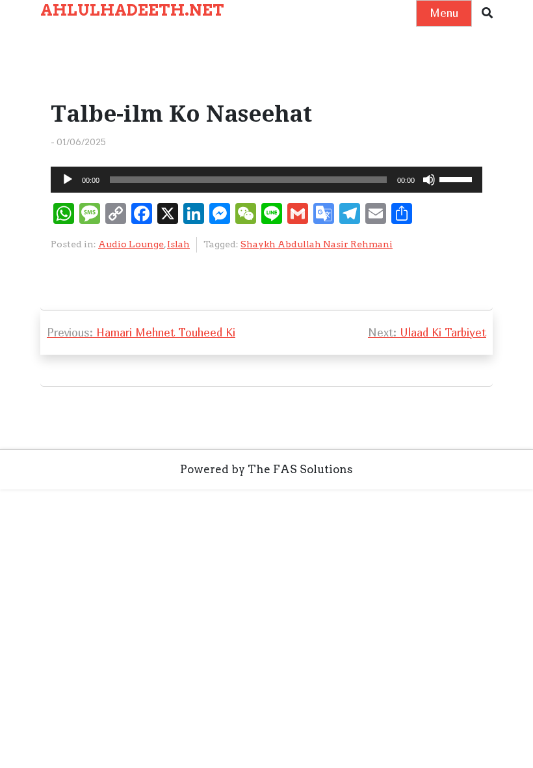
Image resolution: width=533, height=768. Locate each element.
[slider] (457, 178)
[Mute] (429, 179)
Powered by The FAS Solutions (266, 469)
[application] (266, 180)
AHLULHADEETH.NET (132, 10)
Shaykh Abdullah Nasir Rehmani (316, 244)
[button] (487, 13)
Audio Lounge (131, 244)
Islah (178, 244)
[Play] (67, 179)
